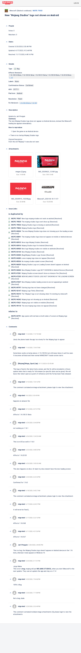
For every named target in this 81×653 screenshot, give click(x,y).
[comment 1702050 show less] (10, 423)
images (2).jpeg (21, 172)
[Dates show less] (7, 42)
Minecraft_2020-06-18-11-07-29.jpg (50, 199)
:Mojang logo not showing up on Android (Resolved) (34, 299)
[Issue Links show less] (7, 209)
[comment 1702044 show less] (10, 504)
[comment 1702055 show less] (10, 348)
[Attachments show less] (7, 149)
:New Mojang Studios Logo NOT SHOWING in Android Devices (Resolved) (42, 270)
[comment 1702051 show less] (10, 409)
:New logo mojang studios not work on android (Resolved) (36, 219)
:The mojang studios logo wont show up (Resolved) (34, 222)
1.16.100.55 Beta (25, 103)
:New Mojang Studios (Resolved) (27, 252)
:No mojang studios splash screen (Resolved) (32, 261)
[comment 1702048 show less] (10, 450)
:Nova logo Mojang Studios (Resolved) (29, 242)
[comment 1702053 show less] (10, 382)
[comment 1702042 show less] (10, 531)
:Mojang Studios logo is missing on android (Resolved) (35, 225)
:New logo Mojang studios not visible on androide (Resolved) (37, 249)
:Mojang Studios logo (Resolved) (27, 228)
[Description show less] (7, 110)
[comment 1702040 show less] (10, 561)
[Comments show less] (7, 327)
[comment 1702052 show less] (10, 395)
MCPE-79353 (37, 11)
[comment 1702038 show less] (10, 593)
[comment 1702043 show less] (10, 518)
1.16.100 (34, 103)
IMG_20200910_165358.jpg (21, 199)
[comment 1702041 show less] (10, 545)
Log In (76, 3)
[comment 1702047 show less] (10, 463)
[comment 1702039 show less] (10, 579)
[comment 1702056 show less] (10, 334)
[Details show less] (7, 64)
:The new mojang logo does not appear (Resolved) (34, 306)
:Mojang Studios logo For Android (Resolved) (32, 245)
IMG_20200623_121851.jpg (48, 172)
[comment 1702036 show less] (10, 606)
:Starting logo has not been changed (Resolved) (33, 288)
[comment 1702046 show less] (10, 477)
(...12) (11, 77)
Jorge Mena (17, 566)
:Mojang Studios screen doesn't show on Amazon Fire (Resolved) (39, 273)
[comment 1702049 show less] (10, 436)
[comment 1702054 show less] (10, 364)
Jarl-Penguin (20, 116)
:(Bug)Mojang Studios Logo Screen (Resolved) (32, 255)
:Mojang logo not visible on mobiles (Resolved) (32, 303)
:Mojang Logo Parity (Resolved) (27, 291)
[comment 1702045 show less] (10, 491)
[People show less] (7, 26)
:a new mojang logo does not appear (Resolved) (33, 258)
